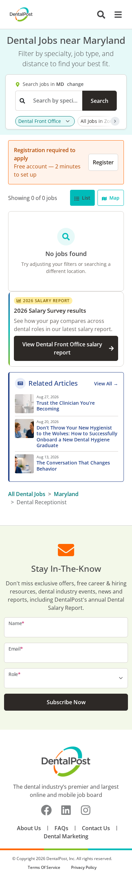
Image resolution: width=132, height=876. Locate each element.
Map (113, 198)
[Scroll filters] (115, 121)
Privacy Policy (83, 867)
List (85, 198)
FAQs (61, 828)
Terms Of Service (44, 867)
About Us (29, 828)
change (75, 84)
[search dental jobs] (101, 14)
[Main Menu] (116, 14)
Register (103, 162)
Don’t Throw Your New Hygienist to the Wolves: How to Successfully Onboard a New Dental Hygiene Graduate (77, 437)
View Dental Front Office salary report (62, 348)
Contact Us (96, 828)
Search (99, 101)
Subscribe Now (66, 702)
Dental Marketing (66, 836)
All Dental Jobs (26, 494)
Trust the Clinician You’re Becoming (66, 406)
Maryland (66, 494)
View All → (106, 383)
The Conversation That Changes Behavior (73, 466)
